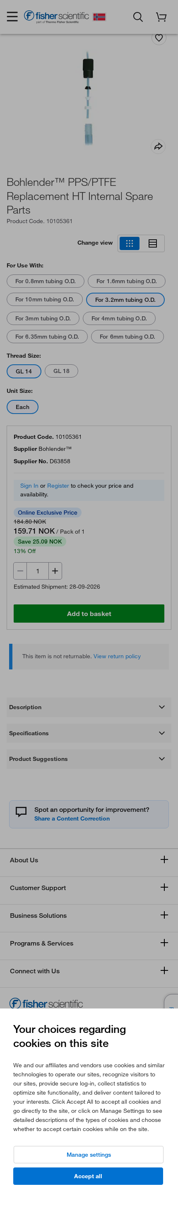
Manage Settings (89, 1154)
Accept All (88, 1176)
